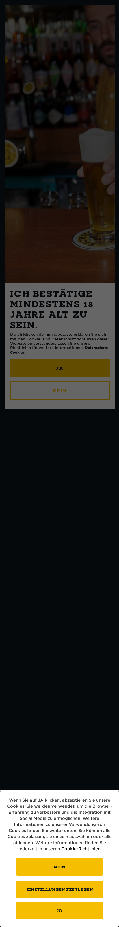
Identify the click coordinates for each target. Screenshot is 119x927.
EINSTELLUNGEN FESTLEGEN (59, 889)
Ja (59, 910)
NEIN (60, 390)
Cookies (17, 352)
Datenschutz (96, 347)
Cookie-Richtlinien (81, 848)
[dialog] (59, 859)
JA (60, 368)
